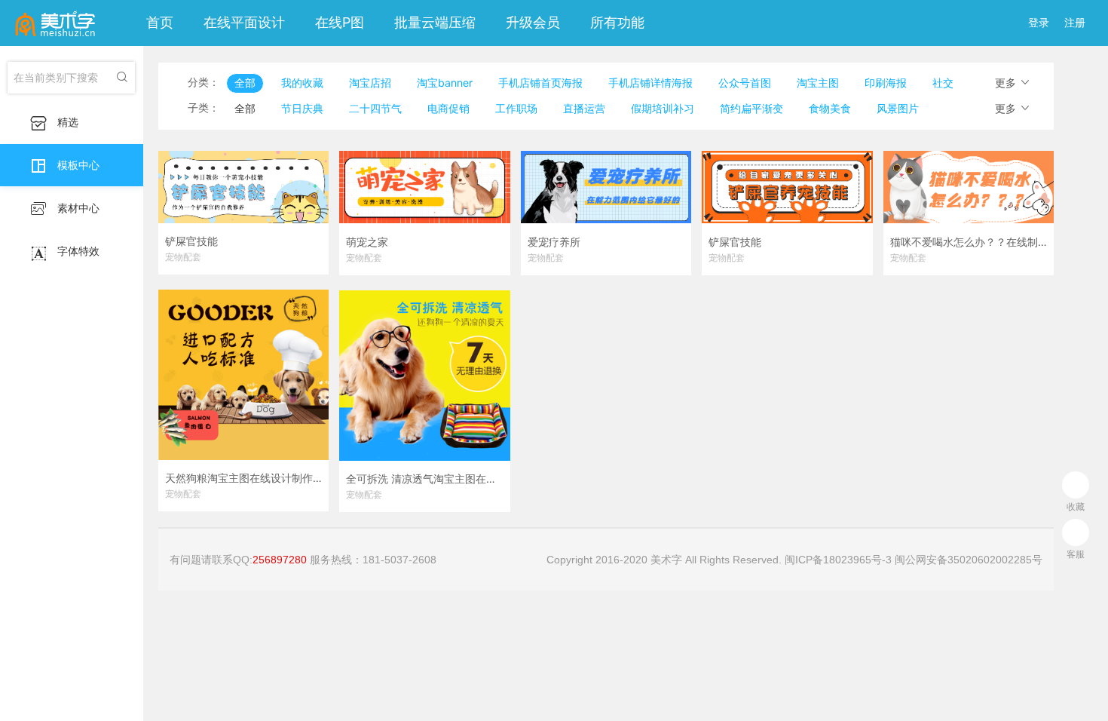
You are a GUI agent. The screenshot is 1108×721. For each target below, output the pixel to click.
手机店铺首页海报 (540, 82)
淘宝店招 (370, 82)
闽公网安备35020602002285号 (968, 560)
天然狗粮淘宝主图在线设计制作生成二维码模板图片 (243, 478)
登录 (1038, 22)
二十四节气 (375, 108)
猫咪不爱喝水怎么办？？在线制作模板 (968, 242)
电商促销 (448, 108)
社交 (942, 82)
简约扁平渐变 (751, 108)
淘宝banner (445, 82)
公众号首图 (744, 82)
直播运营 (584, 108)
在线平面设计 (244, 22)
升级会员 (533, 22)
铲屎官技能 (191, 241)
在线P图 (339, 22)
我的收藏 (302, 82)
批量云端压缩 (435, 22)
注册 (1074, 22)
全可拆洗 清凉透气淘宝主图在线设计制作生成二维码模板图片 (424, 479)
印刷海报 (886, 82)
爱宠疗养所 (554, 242)
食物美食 (830, 108)
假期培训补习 (662, 108)
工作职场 (516, 108)
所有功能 (617, 22)
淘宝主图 (818, 82)
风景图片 (898, 108)
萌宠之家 (367, 242)
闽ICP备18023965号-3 (838, 560)
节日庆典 (302, 108)
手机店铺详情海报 (650, 82)
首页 (159, 22)
